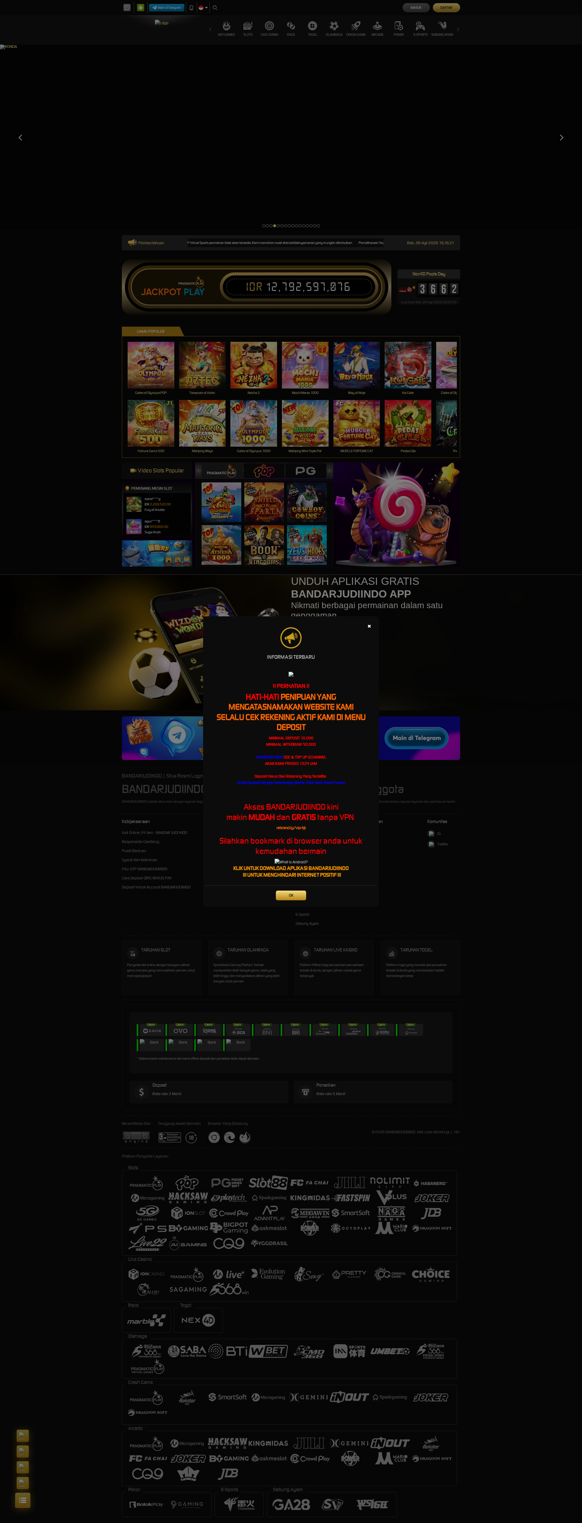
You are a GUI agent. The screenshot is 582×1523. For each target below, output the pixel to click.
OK (291, 895)
